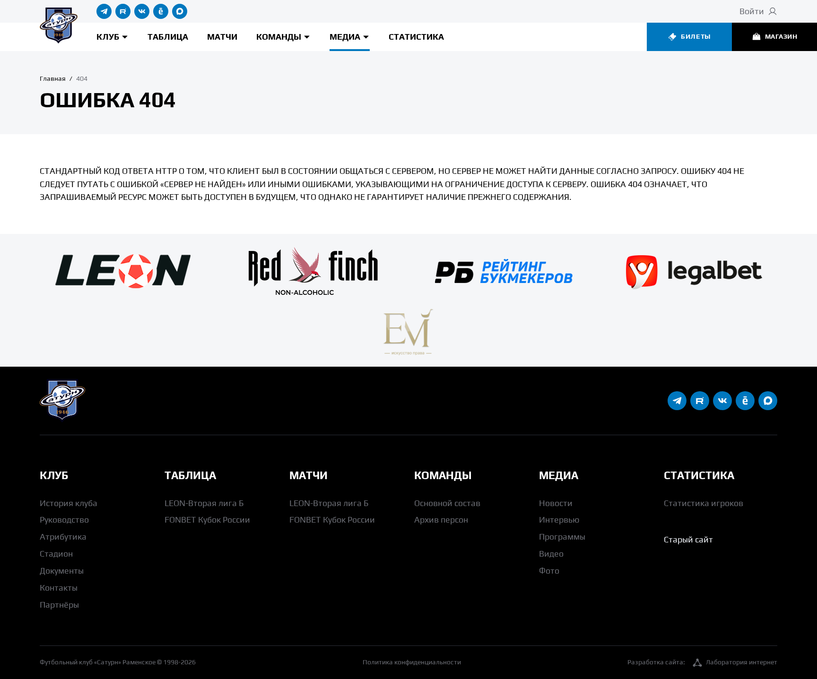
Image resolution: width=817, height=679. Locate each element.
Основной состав (447, 503)
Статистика (416, 37)
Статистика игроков (703, 503)
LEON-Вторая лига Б (204, 503)
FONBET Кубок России (207, 519)
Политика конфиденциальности (412, 662)
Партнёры (59, 605)
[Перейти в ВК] (141, 11)
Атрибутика (63, 536)
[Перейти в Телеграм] (104, 11)
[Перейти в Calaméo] (160, 11)
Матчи (222, 37)
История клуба (68, 503)
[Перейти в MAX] (179, 11)
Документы (62, 571)
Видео (551, 554)
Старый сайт (688, 539)
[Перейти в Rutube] (122, 11)
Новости (556, 503)
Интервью (559, 519)
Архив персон (441, 519)
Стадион (56, 554)
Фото (549, 571)
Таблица (168, 37)
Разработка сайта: (702, 662)
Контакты (59, 588)
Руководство (64, 519)
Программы (562, 536)
